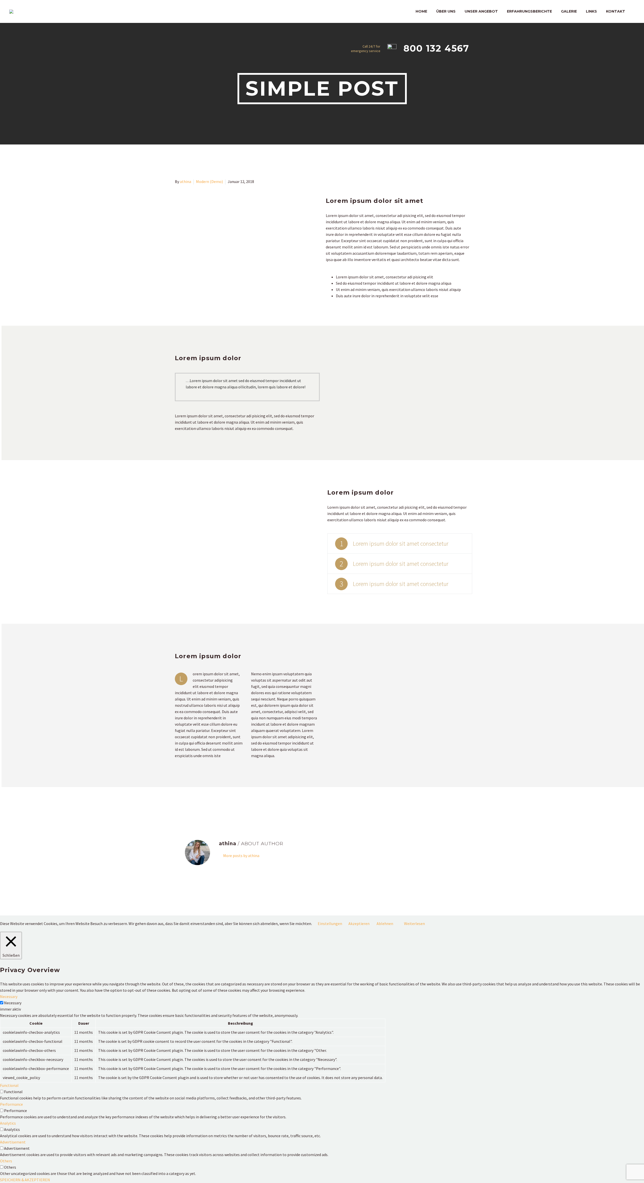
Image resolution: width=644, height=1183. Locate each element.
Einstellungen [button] (330, 923)
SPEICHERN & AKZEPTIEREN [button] (25, 1179)
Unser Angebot (481, 11)
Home (421, 11)
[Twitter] (185, 804)
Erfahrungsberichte (529, 11)
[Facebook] (178, 804)
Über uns (446, 11)
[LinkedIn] (207, 804)
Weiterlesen (414, 923)
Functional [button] (9, 1085)
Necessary (12, 1002)
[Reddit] (215, 804)
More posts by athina (241, 855)
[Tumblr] (200, 804)
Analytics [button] (8, 1123)
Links (591, 11)
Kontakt (615, 11)
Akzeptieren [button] (359, 923)
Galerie (569, 11)
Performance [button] (11, 1104)
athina (185, 181)
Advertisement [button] (13, 1141)
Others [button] (6, 1160)
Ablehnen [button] (385, 923)
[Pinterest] (193, 804)
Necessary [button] (8, 996)
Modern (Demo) (209, 181)
